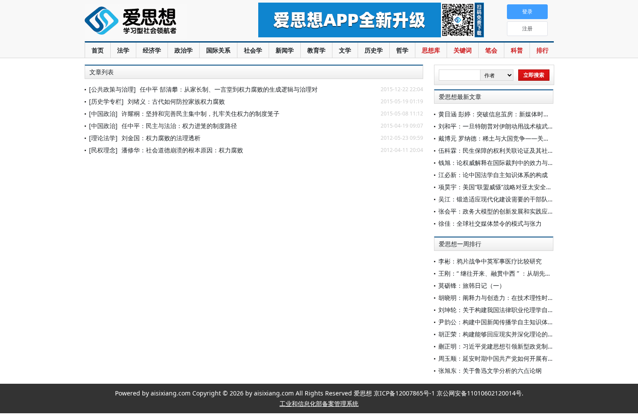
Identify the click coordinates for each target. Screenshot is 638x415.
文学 (345, 50)
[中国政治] (103, 113)
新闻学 (285, 50)
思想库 (431, 50)
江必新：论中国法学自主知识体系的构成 (493, 175)
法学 (123, 50)
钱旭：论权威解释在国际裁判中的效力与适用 (499, 162)
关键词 (463, 50)
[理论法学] (103, 138)
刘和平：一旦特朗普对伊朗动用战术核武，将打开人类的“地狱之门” (528, 126)
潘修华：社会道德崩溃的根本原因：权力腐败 (182, 150)
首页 (98, 50)
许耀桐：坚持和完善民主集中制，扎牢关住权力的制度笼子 (201, 113)
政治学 (183, 50)
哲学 (402, 50)
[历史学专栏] (106, 101)
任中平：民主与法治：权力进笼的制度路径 (179, 126)
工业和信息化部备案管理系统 (319, 403)
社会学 (253, 50)
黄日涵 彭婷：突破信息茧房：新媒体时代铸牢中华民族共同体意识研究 (533, 114)
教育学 (316, 50)
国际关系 (218, 50)
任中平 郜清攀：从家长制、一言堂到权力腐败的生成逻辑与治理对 (229, 89)
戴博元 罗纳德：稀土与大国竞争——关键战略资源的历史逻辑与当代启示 (536, 138)
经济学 (152, 50)
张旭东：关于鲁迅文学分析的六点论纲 (490, 370)
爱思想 (154, 21)
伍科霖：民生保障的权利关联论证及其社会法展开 (505, 150)
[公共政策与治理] (112, 89)
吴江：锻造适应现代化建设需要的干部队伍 (496, 199)
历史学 (374, 50)
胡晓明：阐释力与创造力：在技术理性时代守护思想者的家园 (520, 297)
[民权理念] (103, 150)
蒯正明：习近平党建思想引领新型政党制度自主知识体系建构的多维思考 (535, 346)
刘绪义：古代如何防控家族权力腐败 (176, 101)
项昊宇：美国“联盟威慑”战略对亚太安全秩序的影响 (507, 187)
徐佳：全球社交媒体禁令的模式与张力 (490, 223)
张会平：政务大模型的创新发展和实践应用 (496, 211)
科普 (517, 50)
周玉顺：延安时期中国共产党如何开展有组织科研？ (508, 358)
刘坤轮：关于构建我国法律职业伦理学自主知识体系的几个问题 (523, 310)
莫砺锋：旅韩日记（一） (471, 285)
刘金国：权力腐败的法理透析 (161, 138)
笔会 (491, 50)
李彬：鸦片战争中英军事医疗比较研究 (490, 261)
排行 (542, 50)
